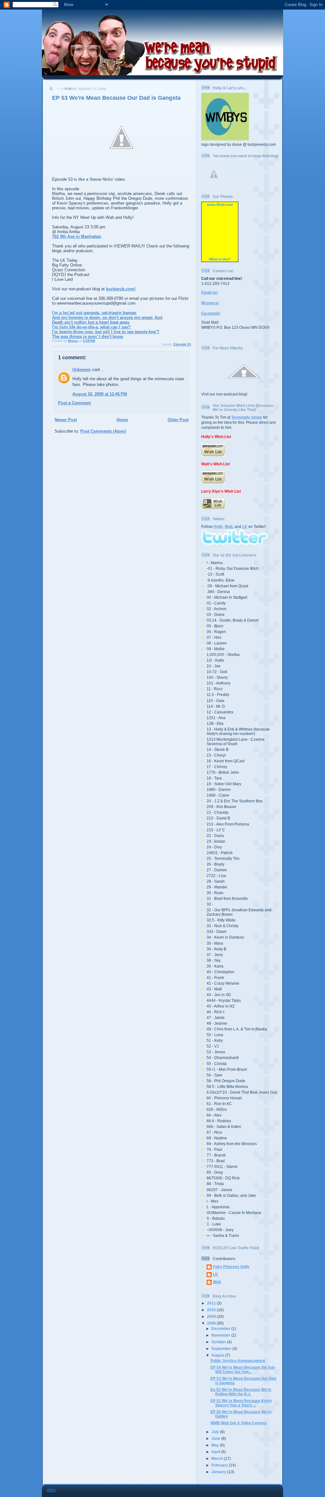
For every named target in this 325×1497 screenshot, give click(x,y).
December (221, 1328)
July (215, 1432)
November (221, 1335)
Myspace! (210, 303)
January (219, 1472)
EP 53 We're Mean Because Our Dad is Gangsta (116, 98)
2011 (212, 1303)
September (221, 1348)
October (219, 1342)
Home (122, 419)
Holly (218, 526)
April (216, 1452)
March (217, 1458)
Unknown (81, 369)
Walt (229, 526)
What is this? (220, 259)
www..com (220, 204)
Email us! (209, 292)
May (215, 1445)
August (218, 1355)
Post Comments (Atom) (103, 431)
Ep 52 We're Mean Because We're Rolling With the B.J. (240, 1391)
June (216, 1438)
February (220, 1465)
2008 (212, 1323)
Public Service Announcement (237, 1361)
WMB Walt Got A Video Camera (238, 1423)
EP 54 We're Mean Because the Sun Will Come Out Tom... (242, 1369)
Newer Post (66, 419)
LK (244, 526)
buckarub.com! (121, 289)
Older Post (178, 419)
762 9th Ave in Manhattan (76, 236)
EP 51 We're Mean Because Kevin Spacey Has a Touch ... (241, 1403)
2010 (212, 1310)
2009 (212, 1316)
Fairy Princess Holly (231, 1266)
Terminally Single (246, 417)
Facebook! (210, 313)
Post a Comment (74, 403)
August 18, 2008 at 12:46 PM (99, 394)
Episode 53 (182, 344)
